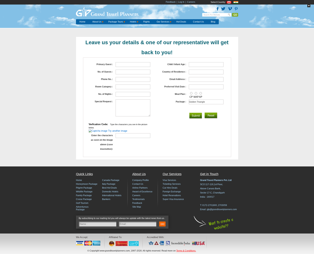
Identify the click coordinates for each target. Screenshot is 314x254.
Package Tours (115, 21)
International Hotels (111, 195)
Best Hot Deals (109, 188)
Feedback (171, 2)
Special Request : (104, 101)
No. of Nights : (105, 94)
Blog (213, 21)
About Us (96, 21)
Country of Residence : (174, 72)
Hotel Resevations (172, 195)
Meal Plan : (180, 94)
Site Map (136, 207)
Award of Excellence (142, 191)
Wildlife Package (84, 191)
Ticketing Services (172, 184)
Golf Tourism (82, 203)
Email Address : (178, 79)
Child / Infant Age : (176, 64)
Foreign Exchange (172, 191)
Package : (181, 101)
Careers (191, 2)
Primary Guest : (104, 64)
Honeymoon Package (86, 184)
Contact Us (198, 21)
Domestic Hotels (110, 191)
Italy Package (108, 184)
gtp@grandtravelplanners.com (222, 209)
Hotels (133, 21)
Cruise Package (84, 199)
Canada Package (110, 180)
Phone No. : (107, 79)
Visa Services (169, 180)
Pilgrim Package (84, 188)
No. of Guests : (105, 72)
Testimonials (138, 199)
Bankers (106, 199)
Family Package (84, 195)
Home (82, 21)
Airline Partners (140, 188)
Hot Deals (181, 21)
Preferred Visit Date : (175, 86)
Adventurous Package (82, 208)
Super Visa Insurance (173, 199)
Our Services (163, 21)
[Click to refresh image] (98, 130)
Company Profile (140, 180)
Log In (181, 2)
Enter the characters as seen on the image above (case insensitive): (102, 142)
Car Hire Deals (170, 188)
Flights (146, 21)
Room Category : (104, 86)
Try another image (117, 130)
